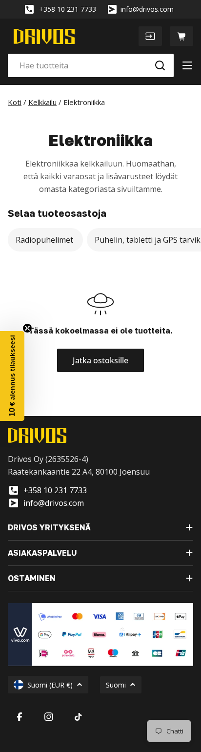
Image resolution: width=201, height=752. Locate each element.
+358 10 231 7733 (67, 9)
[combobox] (91, 65)
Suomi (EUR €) (50, 684)
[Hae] (160, 65)
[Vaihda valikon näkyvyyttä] (187, 65)
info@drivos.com (147, 9)
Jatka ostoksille (100, 360)
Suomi (116, 684)
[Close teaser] (27, 328)
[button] (12, 376)
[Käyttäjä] (150, 36)
